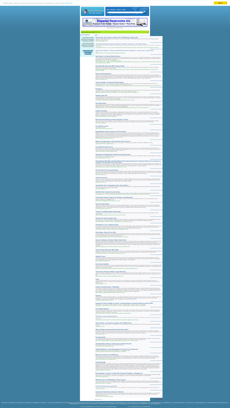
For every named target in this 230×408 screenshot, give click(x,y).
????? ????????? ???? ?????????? (106, 386)
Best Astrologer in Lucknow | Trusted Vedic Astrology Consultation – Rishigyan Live (119, 373)
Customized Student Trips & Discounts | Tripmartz (110, 392)
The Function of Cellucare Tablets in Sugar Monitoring (111, 271)
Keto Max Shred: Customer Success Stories (108, 192)
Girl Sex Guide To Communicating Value (107, 170)
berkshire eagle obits (101, 95)
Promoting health (100, 337)
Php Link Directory (112, 406)
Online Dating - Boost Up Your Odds (106, 232)
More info (69, 3)
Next (161, 399)
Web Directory (147, 406)
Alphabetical (160, 34)
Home (108, 9)
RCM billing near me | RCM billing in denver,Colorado (111, 379)
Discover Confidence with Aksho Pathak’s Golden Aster (111, 240)
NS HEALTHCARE (100, 362)
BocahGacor (99, 89)
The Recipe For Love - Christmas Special (107, 224)
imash (97, 279)
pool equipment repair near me (104, 147)
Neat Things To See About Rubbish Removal (108, 56)
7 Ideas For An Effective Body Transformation (108, 211)
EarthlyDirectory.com (91, 406)
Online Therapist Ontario (102, 204)
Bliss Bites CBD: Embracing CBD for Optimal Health (110, 66)
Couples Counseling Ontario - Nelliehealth (107, 287)
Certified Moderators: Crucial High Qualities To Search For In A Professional (117, 349)
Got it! (220, 3)
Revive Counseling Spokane (103, 73)
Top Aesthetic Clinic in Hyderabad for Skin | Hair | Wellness (112, 185)
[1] (158, 399)
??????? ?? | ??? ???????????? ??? (106, 316)
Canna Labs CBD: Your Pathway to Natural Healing (110, 82)
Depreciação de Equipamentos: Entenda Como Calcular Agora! (113, 154)
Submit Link (112, 9)
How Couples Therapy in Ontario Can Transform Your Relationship (114, 197)
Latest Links (118, 9)
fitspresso (98, 295)
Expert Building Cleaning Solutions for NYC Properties (111, 131)
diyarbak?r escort (100, 256)
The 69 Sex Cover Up (101, 177)
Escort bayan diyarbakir (102, 264)
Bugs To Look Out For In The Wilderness (107, 354)
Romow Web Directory (136, 406)
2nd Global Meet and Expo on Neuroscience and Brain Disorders (114, 343)
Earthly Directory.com (86, 32)
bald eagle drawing (101, 103)
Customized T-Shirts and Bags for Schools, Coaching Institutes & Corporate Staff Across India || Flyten (124, 303)
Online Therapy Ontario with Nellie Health (107, 249)
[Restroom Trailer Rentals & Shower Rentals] (115, 25)
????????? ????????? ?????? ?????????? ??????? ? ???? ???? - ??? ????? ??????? (121, 44)
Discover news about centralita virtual (106, 218)
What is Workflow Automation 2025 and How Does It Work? (112, 329)
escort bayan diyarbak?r (102, 308)
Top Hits (123, 9)
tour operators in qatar (102, 126)
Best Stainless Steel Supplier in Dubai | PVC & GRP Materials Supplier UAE (117, 37)
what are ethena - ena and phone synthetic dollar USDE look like (113, 323)
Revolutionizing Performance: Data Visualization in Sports (112, 119)
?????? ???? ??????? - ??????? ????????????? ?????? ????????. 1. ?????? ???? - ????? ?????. (125, 50)
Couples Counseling (101, 110)
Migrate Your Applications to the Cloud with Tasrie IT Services (113, 141)
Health (93, 32)
